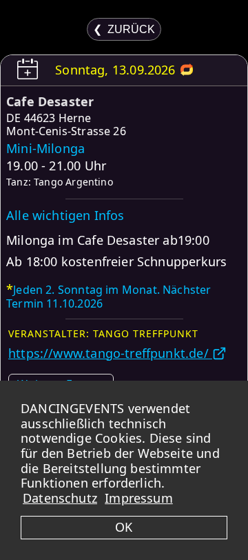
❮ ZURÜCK (124, 29)
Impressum (139, 498)
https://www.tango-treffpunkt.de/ (110, 353)
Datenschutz (60, 498)
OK (123, 527)
